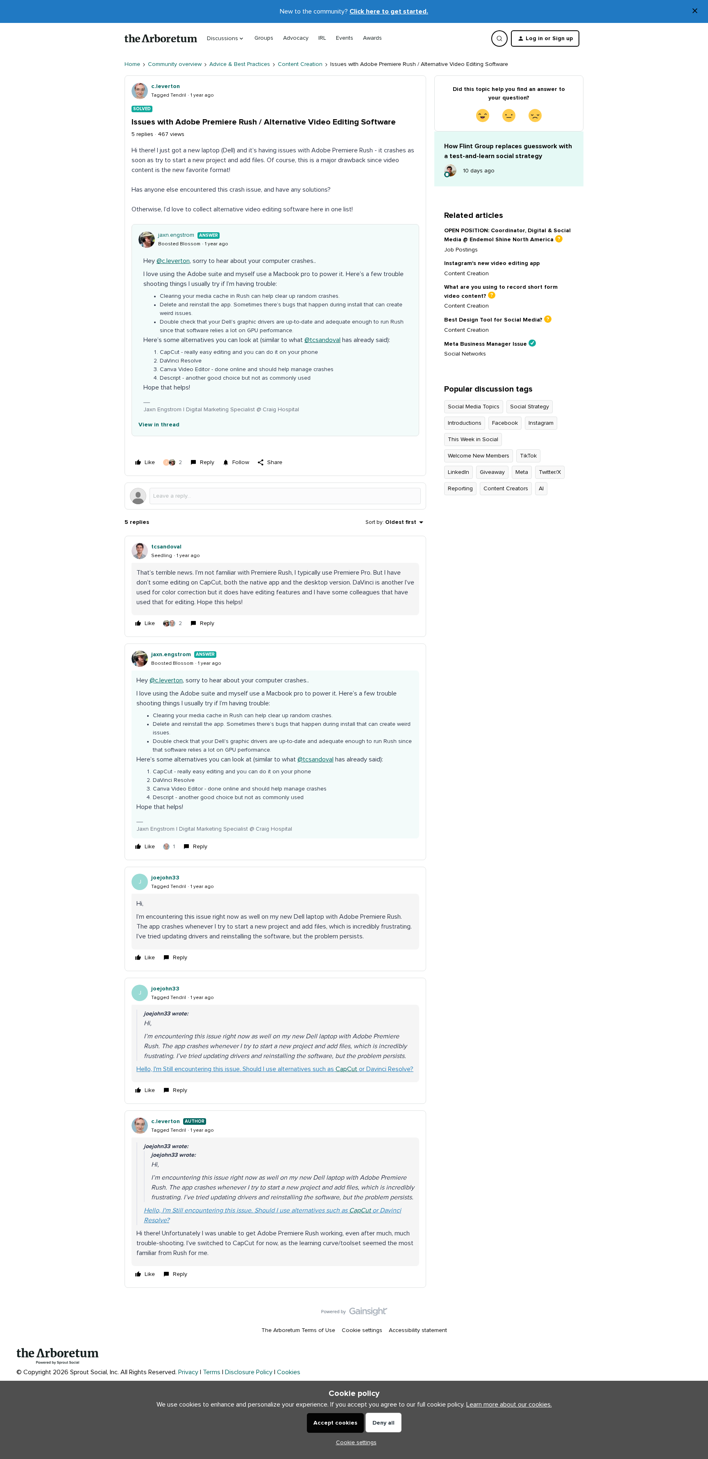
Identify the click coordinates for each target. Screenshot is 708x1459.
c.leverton (165, 86)
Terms (211, 1372)
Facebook (505, 423)
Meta (521, 472)
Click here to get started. (388, 11)
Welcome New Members (478, 456)
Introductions (464, 423)
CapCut (346, 1069)
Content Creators (505, 489)
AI (541, 489)
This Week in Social (473, 439)
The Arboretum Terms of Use (298, 1330)
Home (132, 64)
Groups (263, 38)
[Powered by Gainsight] (354, 1313)
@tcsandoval (322, 340)
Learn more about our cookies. (509, 1404)
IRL (322, 38)
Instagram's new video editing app (492, 263)
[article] (275, 586)
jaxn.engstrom (176, 235)
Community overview (175, 64)
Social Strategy (529, 407)
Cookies (288, 1372)
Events (344, 38)
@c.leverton (173, 261)
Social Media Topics (473, 407)
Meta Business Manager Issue (485, 344)
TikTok (528, 456)
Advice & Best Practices (239, 64)
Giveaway (492, 472)
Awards (372, 38)
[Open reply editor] (275, 496)
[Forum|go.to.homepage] (161, 38)
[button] (545, 38)
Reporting (460, 489)
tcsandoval (166, 547)
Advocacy (296, 38)
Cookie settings (362, 1330)
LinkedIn (458, 472)
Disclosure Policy (248, 1372)
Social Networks (465, 354)
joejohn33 (165, 878)
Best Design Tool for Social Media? (493, 320)
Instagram (541, 423)
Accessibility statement (418, 1330)
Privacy (188, 1372)
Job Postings (461, 250)
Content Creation (300, 64)
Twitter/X (550, 472)
